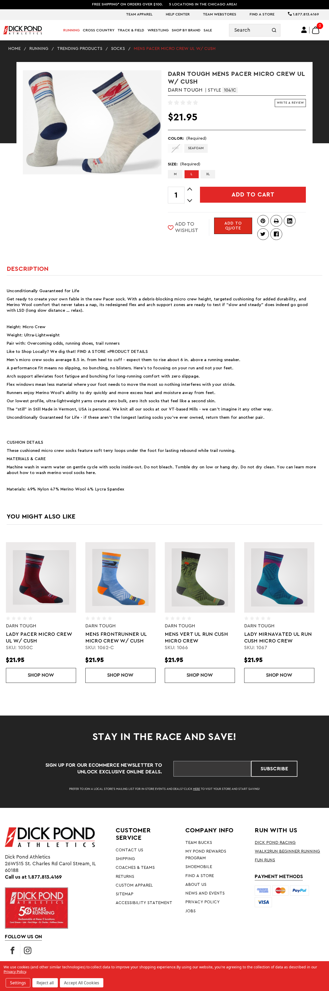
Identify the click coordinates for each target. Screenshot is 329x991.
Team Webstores (219, 14)
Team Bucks (198, 843)
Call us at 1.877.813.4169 (33, 877)
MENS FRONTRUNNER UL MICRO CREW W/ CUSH (116, 638)
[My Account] (304, 30)
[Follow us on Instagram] (27, 950)
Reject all (45, 983)
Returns (125, 876)
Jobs (190, 911)
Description (28, 269)
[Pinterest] (263, 221)
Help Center (178, 14)
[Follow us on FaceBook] (12, 950)
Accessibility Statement (144, 903)
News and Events (205, 893)
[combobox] (254, 30)
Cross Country (98, 30)
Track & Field (130, 30)
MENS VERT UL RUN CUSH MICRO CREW (196, 638)
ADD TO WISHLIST (186, 227)
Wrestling (158, 30)
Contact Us (129, 850)
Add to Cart (253, 195)
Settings (18, 983)
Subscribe (274, 768)
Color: (187, 138)
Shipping (125, 859)
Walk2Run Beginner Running (287, 851)
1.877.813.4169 (305, 14)
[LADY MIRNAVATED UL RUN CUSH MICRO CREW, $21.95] (279, 577)
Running (71, 30)
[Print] (276, 221)
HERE (196, 789)
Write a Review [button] (290, 102)
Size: (184, 164)
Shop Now (52, 675)
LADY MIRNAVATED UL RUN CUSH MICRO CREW (278, 638)
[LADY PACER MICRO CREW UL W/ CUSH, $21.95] (41, 577)
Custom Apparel (134, 885)
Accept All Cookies (81, 983)
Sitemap (124, 894)
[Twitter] (263, 234)
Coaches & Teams (135, 867)
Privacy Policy (202, 902)
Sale (208, 30)
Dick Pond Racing (275, 843)
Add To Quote (233, 225)
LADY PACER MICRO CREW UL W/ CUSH (39, 638)
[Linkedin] (289, 221)
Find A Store (262, 14)
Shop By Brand (186, 30)
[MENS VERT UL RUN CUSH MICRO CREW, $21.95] (200, 577)
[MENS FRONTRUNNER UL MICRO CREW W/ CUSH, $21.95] (120, 577)
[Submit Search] (274, 30)
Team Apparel (139, 14)
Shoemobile (198, 867)
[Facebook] (276, 234)
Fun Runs (265, 860)
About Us (195, 884)
